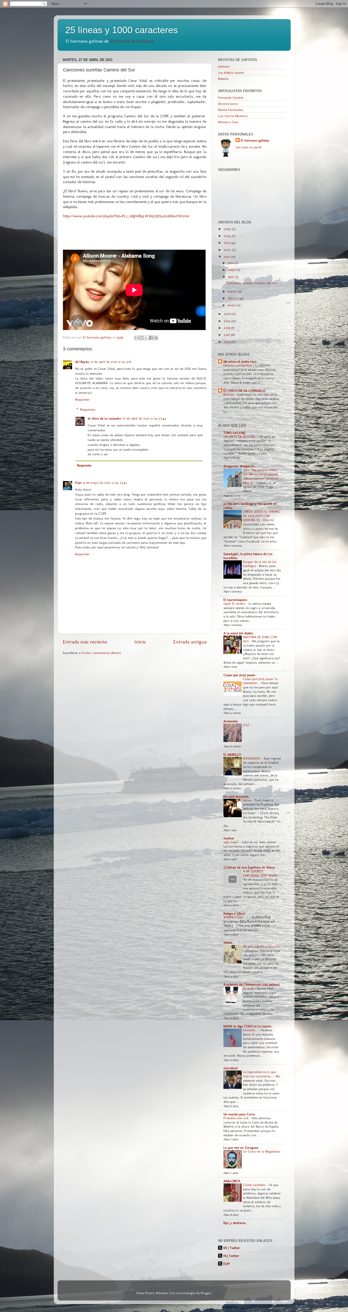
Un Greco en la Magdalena (261, 1151)
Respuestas (87, 409)
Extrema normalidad (238, 365)
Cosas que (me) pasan (239, 675)
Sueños (228, 838)
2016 (227, 342)
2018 (227, 328)
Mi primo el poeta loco (239, 361)
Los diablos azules (231, 72)
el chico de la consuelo (104, 418)
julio (231, 263)
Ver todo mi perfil (249, 147)
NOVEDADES (252, 758)
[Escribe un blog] (141, 337)
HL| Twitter (231, 1256)
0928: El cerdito (234, 603)
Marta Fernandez (230, 110)
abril (231, 277)
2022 (228, 250)
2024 (228, 236)
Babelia (223, 79)
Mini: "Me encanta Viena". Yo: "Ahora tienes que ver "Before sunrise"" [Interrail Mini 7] (260, 476)
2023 (228, 243)
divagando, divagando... (240, 466)
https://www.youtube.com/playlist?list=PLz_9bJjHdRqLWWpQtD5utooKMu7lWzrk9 (126, 216)
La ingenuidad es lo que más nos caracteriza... (259, 1074)
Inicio (140, 642)
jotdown (224, 66)
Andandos (230, 721)
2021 (227, 257)
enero (232, 305)
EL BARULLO (232, 754)
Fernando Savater (231, 97)
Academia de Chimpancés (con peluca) (251, 984)
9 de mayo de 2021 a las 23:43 (105, 483)
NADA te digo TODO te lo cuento (247, 1026)
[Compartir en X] (146, 337)
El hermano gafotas (255, 140)
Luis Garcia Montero (233, 116)
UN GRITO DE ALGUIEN (239, 436)
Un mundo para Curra (239, 1114)
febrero (233, 298)
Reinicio (229, 394)
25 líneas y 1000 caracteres (121, 30)
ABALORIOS (231, 1181)
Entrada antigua (190, 642)
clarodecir (230, 1068)
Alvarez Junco (228, 104)
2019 (227, 321)
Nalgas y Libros (234, 913)
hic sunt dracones (235, 796)
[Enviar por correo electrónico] (136, 337)
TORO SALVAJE (234, 433)
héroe (247, 800)
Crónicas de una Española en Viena (249, 867)
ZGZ (246, 725)
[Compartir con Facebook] (151, 337)
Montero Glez (228, 122)
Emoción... (250, 1030)
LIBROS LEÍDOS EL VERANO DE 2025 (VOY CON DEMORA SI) (261, 516)
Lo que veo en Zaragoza (240, 1147)
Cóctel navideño (254, 1185)
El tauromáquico (235, 600)
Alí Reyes (82, 362)
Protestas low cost (236, 1118)
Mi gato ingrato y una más (261, 946)
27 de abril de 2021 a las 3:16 (110, 362)
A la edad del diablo (238, 633)
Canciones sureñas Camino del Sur (251, 283)
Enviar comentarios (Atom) (101, 653)
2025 (228, 229)
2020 (228, 314)
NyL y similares (234, 1223)
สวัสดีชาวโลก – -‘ (236, 917)
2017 (227, 335)
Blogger (206, 1293)
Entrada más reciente (85, 642)
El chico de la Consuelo (132, 41)
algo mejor (231, 842)
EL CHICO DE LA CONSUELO (244, 390)
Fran (78, 483)
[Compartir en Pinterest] (155, 337)
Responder (82, 399)
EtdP (226, 1263)
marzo (233, 291)
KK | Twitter (231, 1248)
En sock (249, 988)
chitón (227, 942)
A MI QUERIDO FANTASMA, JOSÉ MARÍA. (261, 873)
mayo (232, 270)
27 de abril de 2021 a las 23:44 (144, 418)
